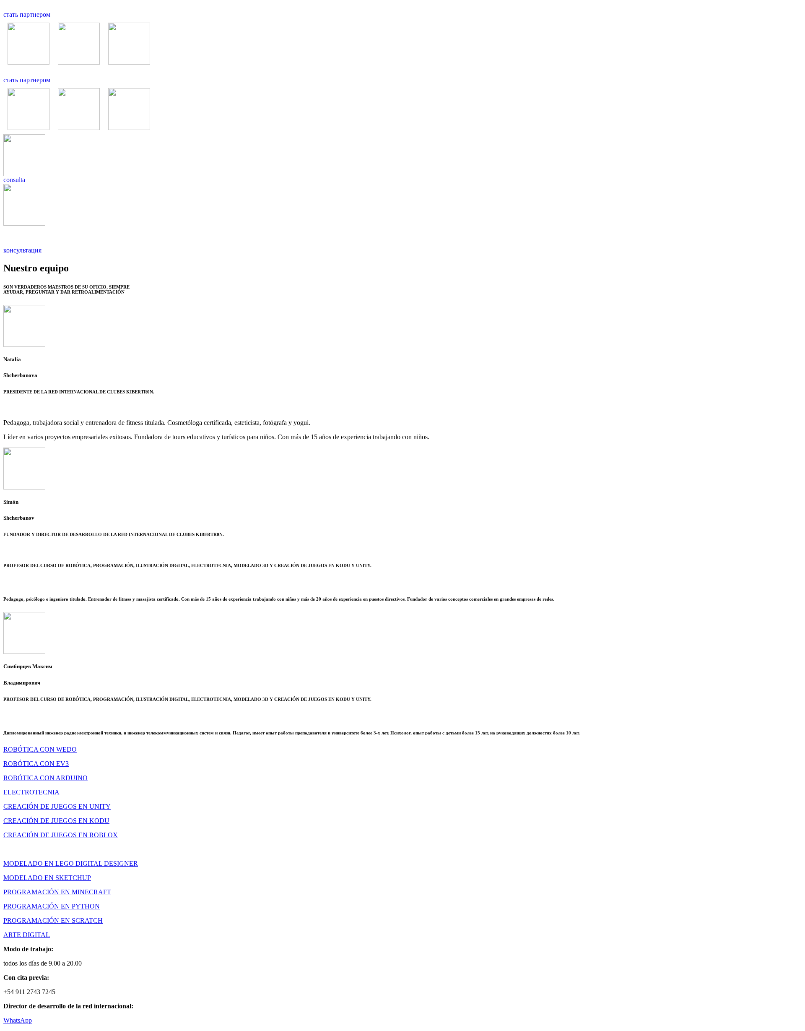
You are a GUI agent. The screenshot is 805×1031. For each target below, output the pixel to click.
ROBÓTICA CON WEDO (40, 749)
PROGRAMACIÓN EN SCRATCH (53, 920)
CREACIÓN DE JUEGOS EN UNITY (57, 806)
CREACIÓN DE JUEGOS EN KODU (56, 820)
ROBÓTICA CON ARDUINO (45, 777)
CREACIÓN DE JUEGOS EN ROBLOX (60, 834)
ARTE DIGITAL (26, 934)
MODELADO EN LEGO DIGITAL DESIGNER (70, 863)
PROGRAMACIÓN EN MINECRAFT (57, 892)
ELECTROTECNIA (31, 792)
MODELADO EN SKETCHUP (47, 877)
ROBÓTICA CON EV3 (36, 763)
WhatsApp (17, 1020)
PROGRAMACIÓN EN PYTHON (51, 906)
